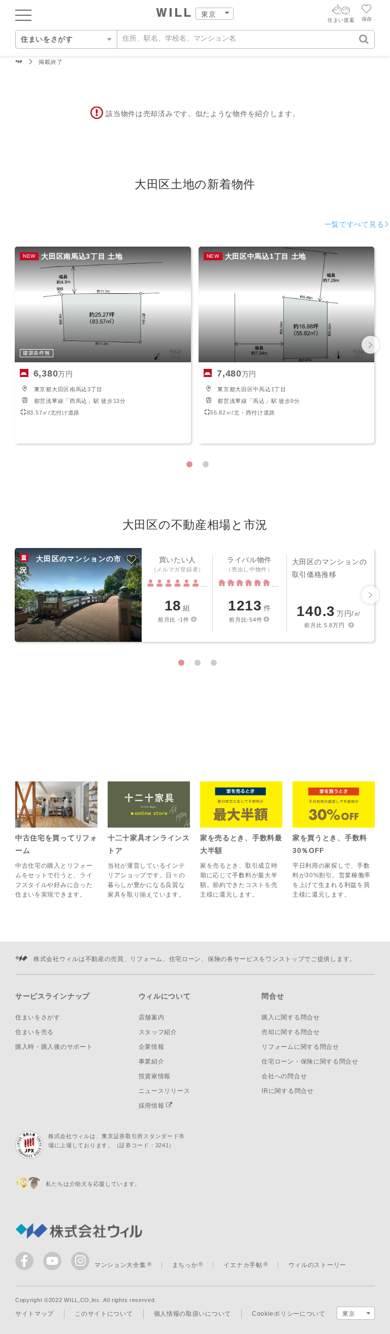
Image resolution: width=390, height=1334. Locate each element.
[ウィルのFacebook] (26, 1263)
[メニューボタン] (23, 15)
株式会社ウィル (19, 62)
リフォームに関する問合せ (300, 1046)
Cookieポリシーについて (289, 1313)
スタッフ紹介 (158, 1032)
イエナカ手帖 (242, 1265)
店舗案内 (152, 1017)
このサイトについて (104, 1313)
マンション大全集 (120, 1265)
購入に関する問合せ (290, 1017)
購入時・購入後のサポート (53, 1046)
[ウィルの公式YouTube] (54, 1263)
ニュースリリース (164, 1090)
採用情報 (153, 1105)
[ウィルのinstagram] (80, 1261)
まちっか (185, 1265)
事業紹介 (152, 1061)
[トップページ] (173, 14)
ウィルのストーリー (317, 1265)
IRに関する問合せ (287, 1090)
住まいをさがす (37, 1017)
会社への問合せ (284, 1076)
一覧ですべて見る (354, 224)
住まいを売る (34, 1032)
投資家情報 (155, 1076)
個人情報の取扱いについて (192, 1313)
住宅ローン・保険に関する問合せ (310, 1061)
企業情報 (152, 1046)
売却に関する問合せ (290, 1032)
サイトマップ (34, 1313)
